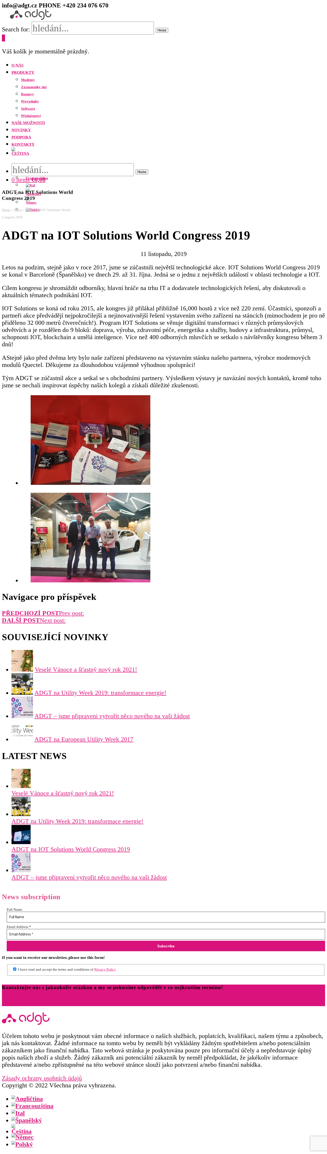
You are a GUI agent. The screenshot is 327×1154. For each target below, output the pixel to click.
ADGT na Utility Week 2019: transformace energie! (100, 692)
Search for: (16, 29)
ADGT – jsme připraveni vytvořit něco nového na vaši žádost (112, 716)
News (18, 210)
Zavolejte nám (21, 1002)
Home (6, 210)
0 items (28, 179)
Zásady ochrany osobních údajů (42, 1078)
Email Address (19, 927)
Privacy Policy (105, 969)
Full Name (14, 909)
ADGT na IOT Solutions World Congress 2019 (70, 849)
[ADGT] (30, 17)
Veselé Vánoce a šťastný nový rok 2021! (86, 669)
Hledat (162, 30)
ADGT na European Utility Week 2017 (83, 739)
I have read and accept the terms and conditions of (66, 969)
